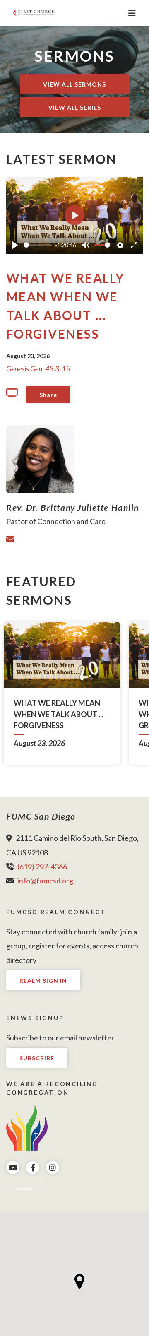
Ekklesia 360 (22, 1188)
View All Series (74, 107)
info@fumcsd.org (45, 880)
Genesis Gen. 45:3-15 (38, 368)
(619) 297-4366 (42, 866)
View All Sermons (74, 84)
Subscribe (36, 1058)
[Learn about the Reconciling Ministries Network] (27, 1126)
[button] (79, 1281)
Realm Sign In (43, 980)
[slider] (38, 245)
